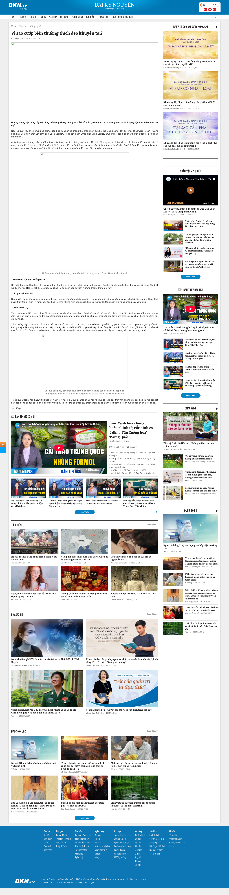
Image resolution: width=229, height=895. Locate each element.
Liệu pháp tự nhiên (156, 849)
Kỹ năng (137, 853)
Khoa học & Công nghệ (122, 16)
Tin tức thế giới (61, 835)
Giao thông (48, 849)
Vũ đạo (97, 857)
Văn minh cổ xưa (101, 849)
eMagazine (190, 408)
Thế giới (32, 16)
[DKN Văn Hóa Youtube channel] (214, 9)
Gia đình (138, 838)
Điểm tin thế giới (67, 563)
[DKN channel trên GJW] (212, 5)
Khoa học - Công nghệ (30, 26)
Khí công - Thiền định (157, 846)
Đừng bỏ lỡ (190, 510)
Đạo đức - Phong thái (83, 835)
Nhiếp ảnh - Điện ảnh (102, 846)
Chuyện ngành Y (155, 842)
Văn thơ (97, 853)
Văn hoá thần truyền (68, 772)
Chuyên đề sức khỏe (156, 838)
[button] (156, 512)
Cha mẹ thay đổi (119, 849)
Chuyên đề (79, 853)
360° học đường (120, 857)
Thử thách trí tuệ (120, 835)
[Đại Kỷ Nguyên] (17, 4)
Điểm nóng (48, 838)
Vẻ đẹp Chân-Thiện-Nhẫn (83, 16)
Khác (13, 26)
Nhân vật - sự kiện (170, 215)
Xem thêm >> (152, 524)
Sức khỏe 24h (154, 853)
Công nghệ (173, 835)
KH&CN (172, 831)
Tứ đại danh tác (81, 849)
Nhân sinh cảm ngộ (82, 838)
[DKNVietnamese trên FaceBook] (204, 5)
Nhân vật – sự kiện (190, 171)
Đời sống (64, 16)
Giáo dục (117, 831)
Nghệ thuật (79, 857)
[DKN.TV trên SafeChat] (201, 5)
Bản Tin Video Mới (193, 290)
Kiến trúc (98, 842)
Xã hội (46, 842)
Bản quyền (89, 883)
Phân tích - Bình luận (63, 838)
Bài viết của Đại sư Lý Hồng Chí (190, 27)
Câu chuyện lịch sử (18, 812)
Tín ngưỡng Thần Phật (19, 665)
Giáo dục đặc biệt (120, 838)
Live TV (42, 16)
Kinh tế (46, 835)
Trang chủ (13, 17)
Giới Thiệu (23, 8)
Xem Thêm (84, 512)
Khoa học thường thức (177, 842)
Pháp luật (47, 846)
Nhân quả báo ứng (117, 600)
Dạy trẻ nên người (120, 853)
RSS (52, 883)
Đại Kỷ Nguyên (93, 879)
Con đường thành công (122, 846)
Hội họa (97, 838)
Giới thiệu (44, 883)
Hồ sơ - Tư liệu (61, 842)
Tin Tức (112, 441)
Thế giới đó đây (61, 846)
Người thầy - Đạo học (121, 842)
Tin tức (171, 846)
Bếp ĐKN (138, 842)
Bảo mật (78, 883)
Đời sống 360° (140, 835)
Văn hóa (53, 16)
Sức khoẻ (14, 600)
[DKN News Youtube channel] (205, 9)
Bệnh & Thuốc (154, 835)
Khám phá (138, 849)
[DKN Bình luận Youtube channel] (210, 9)
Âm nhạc (98, 835)
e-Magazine (103, 16)
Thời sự (22, 16)
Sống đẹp (138, 846)
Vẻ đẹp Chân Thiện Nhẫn (95, 665)
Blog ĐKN (138, 857)
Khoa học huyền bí (175, 838)
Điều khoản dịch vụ (65, 883)
